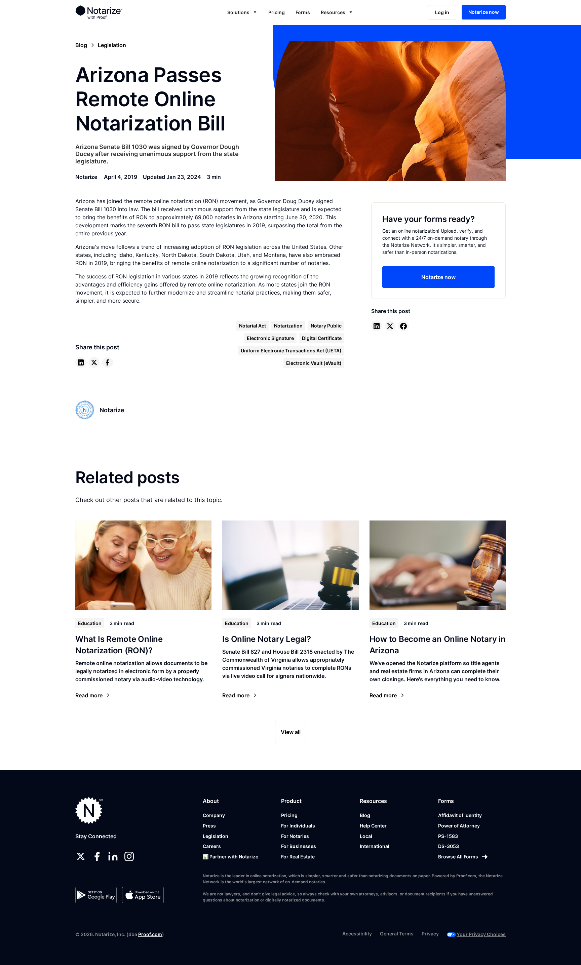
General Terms (397, 933)
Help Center (373, 825)
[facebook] (107, 362)
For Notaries (295, 836)
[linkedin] (80, 362)
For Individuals (298, 825)
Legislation (215, 836)
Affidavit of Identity (460, 815)
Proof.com (150, 934)
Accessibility (357, 933)
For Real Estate (298, 856)
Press (209, 825)
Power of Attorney (459, 825)
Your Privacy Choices (481, 934)
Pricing (276, 12)
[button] (242, 12)
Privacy (430, 933)
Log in (442, 12)
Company (214, 815)
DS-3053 (448, 846)
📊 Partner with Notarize (230, 856)
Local (366, 836)
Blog (365, 815)
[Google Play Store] (96, 895)
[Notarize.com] (89, 810)
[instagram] (129, 856)
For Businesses (298, 846)
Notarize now (483, 12)
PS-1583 (448, 836)
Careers (212, 846)
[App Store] (142, 895)
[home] (120, 12)
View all (291, 732)
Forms (303, 12)
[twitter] (94, 362)
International (374, 846)
